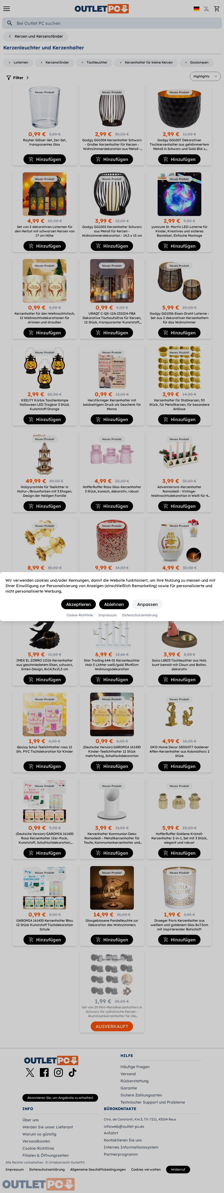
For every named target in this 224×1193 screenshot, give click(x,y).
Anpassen (147, 604)
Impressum (107, 615)
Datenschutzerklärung (140, 615)
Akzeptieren (78, 604)
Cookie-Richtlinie (80, 615)
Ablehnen (114, 604)
